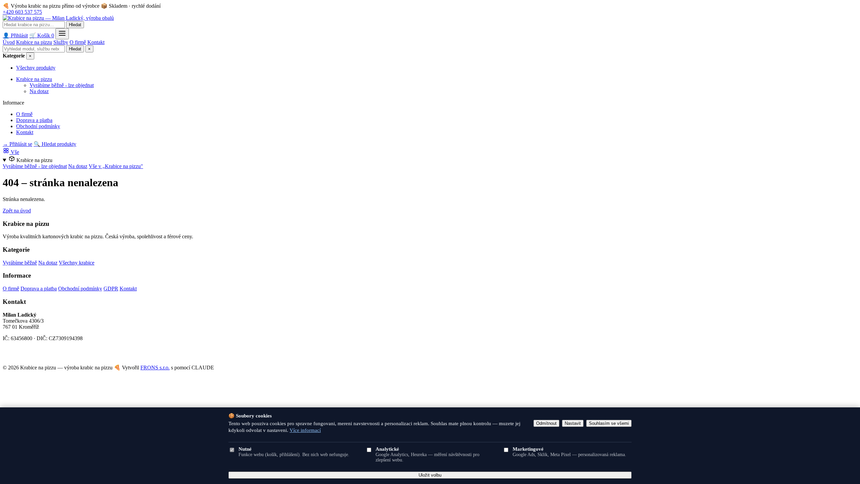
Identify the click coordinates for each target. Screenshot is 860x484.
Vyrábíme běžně (20, 263)
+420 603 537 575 (22, 12)
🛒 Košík (41, 35)
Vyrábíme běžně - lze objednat (62, 85)
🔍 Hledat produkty (55, 144)
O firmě (78, 42)
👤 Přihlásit (15, 35)
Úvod (9, 42)
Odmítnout (546, 423)
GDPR (110, 288)
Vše (14, 152)
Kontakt (95, 42)
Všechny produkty (35, 68)
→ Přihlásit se (17, 144)
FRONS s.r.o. (155, 367)
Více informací (305, 430)
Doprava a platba (34, 120)
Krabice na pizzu (34, 42)
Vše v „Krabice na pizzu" (116, 166)
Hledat (75, 24)
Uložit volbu (430, 475)
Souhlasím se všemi (609, 423)
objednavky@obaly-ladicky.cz (35, 356)
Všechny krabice (76, 263)
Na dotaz (39, 91)
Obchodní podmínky (38, 126)
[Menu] (62, 33)
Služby (60, 42)
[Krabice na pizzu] (58, 18)
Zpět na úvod (17, 210)
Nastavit (573, 423)
